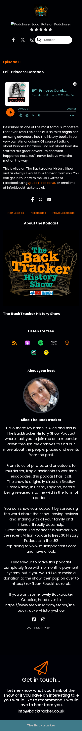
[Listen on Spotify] (40, 343)
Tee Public (41, 628)
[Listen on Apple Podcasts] (27, 343)
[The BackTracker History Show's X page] (20, 40)
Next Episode (16, 213)
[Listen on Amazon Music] (54, 343)
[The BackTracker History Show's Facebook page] (13, 40)
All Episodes (38, 213)
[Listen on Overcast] (67, 343)
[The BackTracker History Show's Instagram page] (30, 40)
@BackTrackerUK (42, 183)
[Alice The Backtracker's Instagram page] (45, 619)
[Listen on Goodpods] (46, 352)
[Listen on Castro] (34, 352)
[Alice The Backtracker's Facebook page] (36, 619)
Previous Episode (64, 213)
